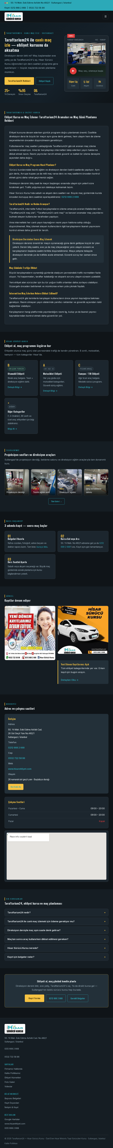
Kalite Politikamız (12, 1073)
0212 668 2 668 (18, 8)
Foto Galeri (10, 1082)
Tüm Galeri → (56, 501)
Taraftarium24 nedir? (56, 912)
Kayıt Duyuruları (12, 1103)
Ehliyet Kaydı (44, 80)
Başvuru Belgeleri (13, 1098)
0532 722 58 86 (37, 8)
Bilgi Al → (12, 429)
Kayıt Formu (34, 998)
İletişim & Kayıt (11, 1107)
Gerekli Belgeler (78, 998)
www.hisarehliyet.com (19, 769)
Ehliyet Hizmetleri (13, 1077)
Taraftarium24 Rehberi (19, 80)
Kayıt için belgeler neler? (56, 957)
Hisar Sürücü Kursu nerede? (56, 948)
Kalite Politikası (11, 1143)
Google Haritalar (12, 1119)
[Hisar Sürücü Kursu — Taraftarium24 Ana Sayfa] (14, 16)
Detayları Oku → (69, 680)
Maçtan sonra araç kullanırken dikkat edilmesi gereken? (56, 939)
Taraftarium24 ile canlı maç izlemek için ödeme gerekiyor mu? (56, 921)
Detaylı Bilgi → (15, 387)
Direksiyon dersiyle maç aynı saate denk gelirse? (56, 930)
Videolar (8, 1086)
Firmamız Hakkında (13, 1069)
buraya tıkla (42, 547)
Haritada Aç (16, 786)
